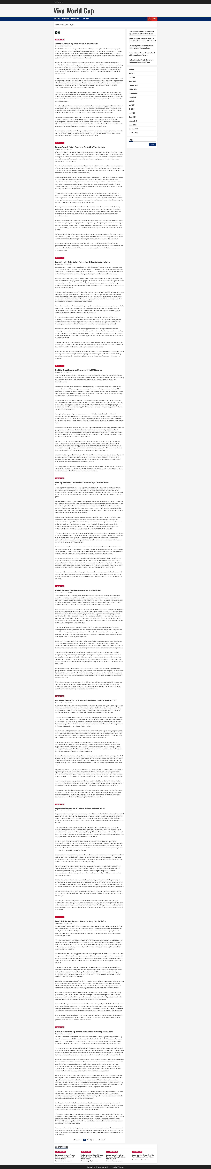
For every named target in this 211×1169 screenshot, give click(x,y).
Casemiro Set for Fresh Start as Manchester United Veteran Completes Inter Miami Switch (86, 700)
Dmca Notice (65, 19)
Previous (76, 1140)
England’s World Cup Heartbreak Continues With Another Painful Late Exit (80, 808)
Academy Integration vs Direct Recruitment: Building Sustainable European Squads (116, 1157)
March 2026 (132, 81)
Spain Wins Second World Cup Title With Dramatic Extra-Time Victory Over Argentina (84, 1031)
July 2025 (131, 101)
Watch (154, 19)
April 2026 (132, 77)
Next (103, 1140)
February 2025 (133, 121)
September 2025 (133, 93)
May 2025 (131, 109)
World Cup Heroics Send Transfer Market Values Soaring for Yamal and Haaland (82, 482)
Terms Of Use (85, 19)
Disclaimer (57, 19)
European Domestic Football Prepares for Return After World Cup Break (80, 147)
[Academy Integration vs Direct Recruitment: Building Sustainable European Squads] (118, 1151)
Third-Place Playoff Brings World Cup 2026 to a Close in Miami (76, 43)
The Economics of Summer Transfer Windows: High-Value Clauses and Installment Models (65, 1157)
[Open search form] (145, 18)
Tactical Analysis (86, 1151)
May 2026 (131, 73)
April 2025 (132, 113)
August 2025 (132, 97)
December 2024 (133, 129)
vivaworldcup (59, 46)
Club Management (112, 1151)
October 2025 (133, 89)
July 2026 (131, 69)
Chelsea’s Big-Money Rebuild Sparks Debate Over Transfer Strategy (78, 590)
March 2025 (132, 117)
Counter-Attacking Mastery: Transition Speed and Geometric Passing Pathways (143, 1156)
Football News (60, 39)
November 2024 (133, 133)
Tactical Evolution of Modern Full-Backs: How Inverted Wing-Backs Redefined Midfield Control (92, 1157)
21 (99, 1140)
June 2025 (132, 105)
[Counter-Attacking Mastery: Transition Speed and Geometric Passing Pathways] (144, 1151)
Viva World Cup (74, 10)
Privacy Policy (75, 19)
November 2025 (133, 85)
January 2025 (132, 125)
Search (131, 140)
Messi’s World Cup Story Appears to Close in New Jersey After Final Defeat (80, 921)
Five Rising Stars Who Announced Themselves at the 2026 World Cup (78, 370)
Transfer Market (60, 1151)
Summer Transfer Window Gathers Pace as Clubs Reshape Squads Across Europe (82, 262)
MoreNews (111, 1167)
